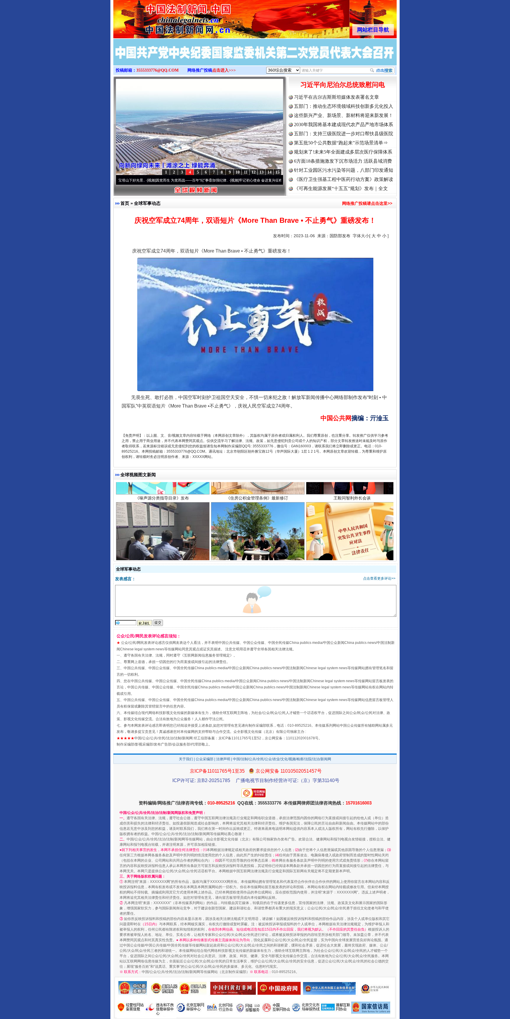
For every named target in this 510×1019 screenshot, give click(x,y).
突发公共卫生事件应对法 (352, 531)
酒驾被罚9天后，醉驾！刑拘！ (162, 531)
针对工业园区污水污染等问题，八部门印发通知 (343, 170)
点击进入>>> (224, 70)
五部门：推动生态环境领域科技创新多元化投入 (343, 106)
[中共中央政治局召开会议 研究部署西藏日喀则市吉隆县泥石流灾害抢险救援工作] (255, 58)
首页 (124, 203)
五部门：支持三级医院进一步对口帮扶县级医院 (343, 133)
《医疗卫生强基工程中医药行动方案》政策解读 (343, 179)
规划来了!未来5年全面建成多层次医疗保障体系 (343, 151)
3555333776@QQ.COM (157, 70)
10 (238, 172)
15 (277, 172)
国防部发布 (340, 235)
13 (261, 172)
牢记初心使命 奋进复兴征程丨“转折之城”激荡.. (234, 180)
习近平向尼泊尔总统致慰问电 (342, 84)
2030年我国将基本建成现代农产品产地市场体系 (343, 124)
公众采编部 (204, 759)
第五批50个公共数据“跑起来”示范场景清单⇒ (341, 142)
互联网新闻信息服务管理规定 (207, 655)
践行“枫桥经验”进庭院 (257, 531)
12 (253, 172)
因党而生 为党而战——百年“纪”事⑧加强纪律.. (151, 180)
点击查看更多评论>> (379, 578)
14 (269, 172)
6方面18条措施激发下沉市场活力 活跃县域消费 (343, 161)
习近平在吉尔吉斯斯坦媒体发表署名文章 (336, 97)
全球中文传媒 (162, 17)
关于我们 (186, 759)
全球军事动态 (147, 203)
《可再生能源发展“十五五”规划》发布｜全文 (341, 188)
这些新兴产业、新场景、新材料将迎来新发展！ (343, 115)
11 (246, 172)
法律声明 (223, 759)
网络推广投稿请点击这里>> (367, 203)
